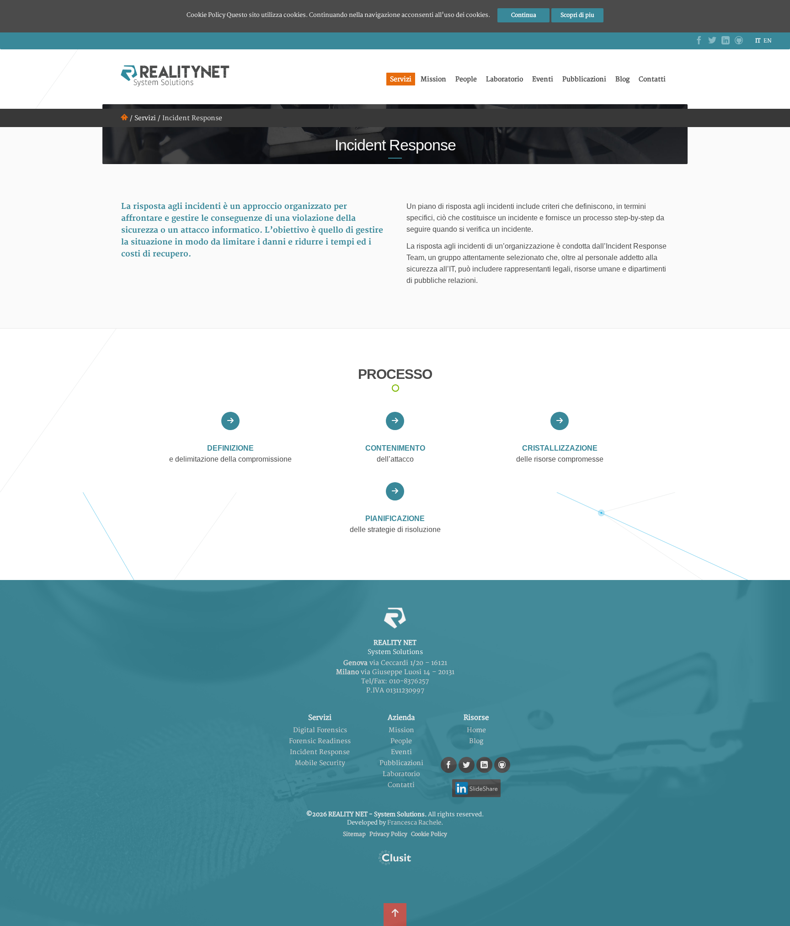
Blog (622, 79)
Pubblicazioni (584, 79)
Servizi (400, 79)
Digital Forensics (320, 730)
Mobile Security (320, 763)
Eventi (542, 79)
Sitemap (354, 834)
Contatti (652, 79)
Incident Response (320, 752)
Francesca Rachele (414, 822)
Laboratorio (504, 79)
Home (476, 730)
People (466, 79)
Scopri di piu (577, 15)
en (767, 40)
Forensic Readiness (320, 741)
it (757, 40)
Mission (433, 79)
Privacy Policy (388, 834)
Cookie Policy (429, 834)
